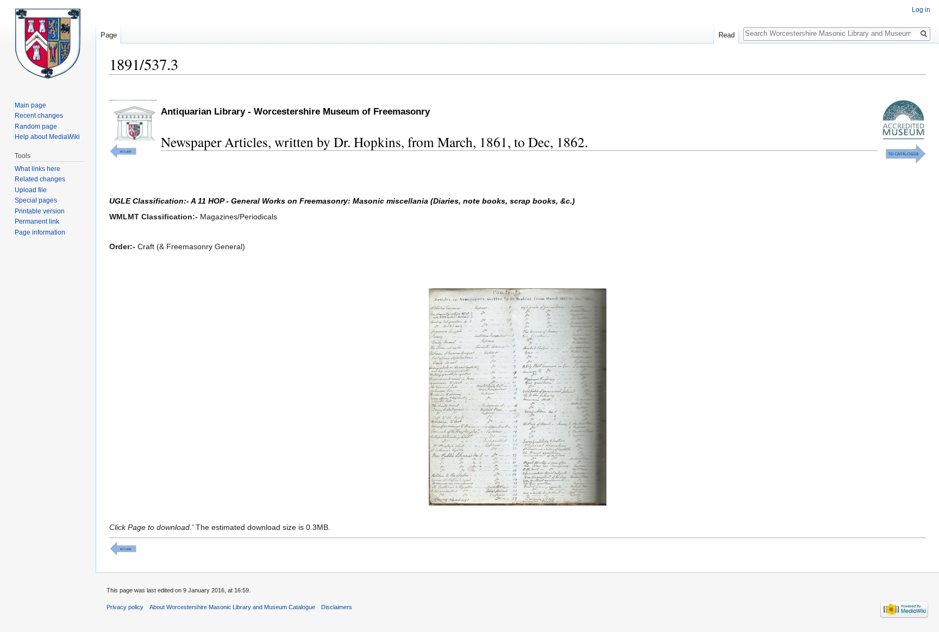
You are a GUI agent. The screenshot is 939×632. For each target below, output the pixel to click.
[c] (122, 547)
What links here (37, 169)
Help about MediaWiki (47, 137)
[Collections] (905, 153)
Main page (30, 105)
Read (726, 35)
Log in (921, 10)
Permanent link (37, 221)
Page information (40, 232)
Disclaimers (336, 607)
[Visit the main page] (47, 43)
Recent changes (39, 115)
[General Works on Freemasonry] (122, 150)
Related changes (40, 179)
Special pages (36, 200)
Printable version (40, 211)
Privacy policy (125, 607)
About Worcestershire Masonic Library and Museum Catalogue (232, 607)
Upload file (31, 190)
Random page (36, 126)
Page (109, 35)
